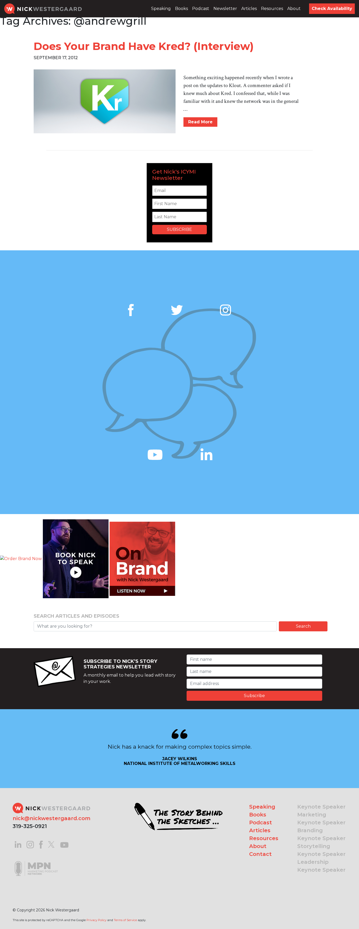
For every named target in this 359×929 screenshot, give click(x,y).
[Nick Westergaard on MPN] (36, 861)
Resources (272, 8)
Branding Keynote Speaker (321, 834)
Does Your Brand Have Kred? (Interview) (144, 46)
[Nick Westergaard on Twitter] (51, 844)
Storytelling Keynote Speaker (321, 850)
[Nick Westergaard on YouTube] (64, 844)
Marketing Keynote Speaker (321, 818)
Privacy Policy (96, 920)
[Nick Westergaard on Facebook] (41, 844)
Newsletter (225, 8)
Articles (249, 8)
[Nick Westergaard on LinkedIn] (18, 844)
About (294, 8)
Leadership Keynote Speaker (321, 866)
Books (181, 8)
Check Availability (332, 8)
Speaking (161, 8)
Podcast (200, 8)
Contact (260, 854)
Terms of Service (125, 920)
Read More (200, 121)
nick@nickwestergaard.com (51, 818)
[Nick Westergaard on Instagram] (30, 844)
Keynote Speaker (321, 807)
